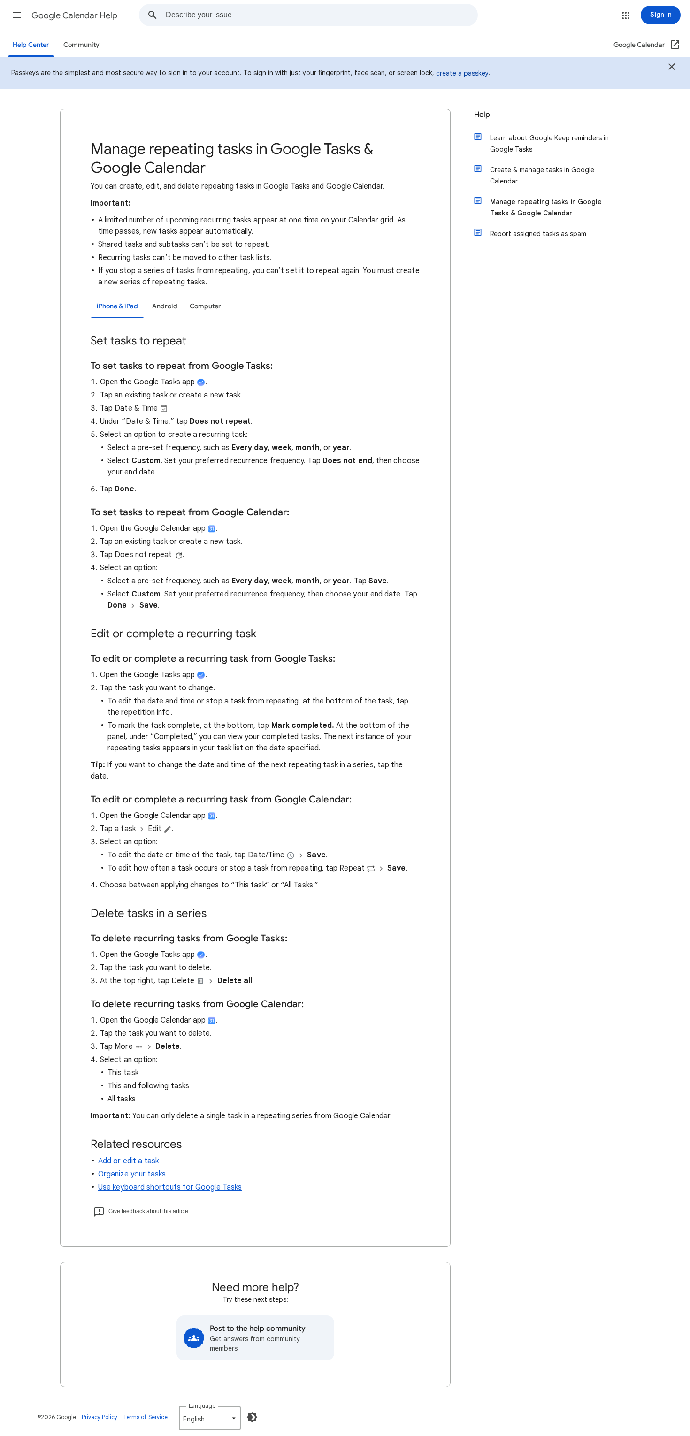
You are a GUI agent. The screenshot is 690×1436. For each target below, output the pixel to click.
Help (482, 114)
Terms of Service (145, 1417)
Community (81, 45)
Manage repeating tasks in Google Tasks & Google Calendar (546, 207)
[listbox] (210, 1418)
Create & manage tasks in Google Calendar (542, 175)
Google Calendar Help (74, 15)
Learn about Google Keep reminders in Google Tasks (549, 143)
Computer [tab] (205, 306)
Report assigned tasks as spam (538, 233)
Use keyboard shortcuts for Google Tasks (170, 1187)
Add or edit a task (128, 1161)
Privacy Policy (99, 1417)
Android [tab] (164, 306)
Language (202, 1405)
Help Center (31, 45)
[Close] (671, 68)
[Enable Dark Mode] (252, 1417)
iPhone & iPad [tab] (117, 306)
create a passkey (462, 73)
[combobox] (321, 15)
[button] (17, 15)
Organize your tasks (132, 1174)
